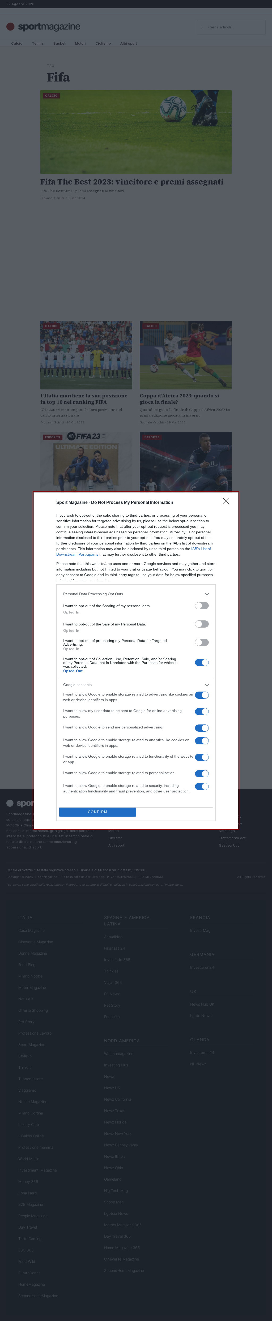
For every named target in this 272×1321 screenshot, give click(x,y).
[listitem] (136, 594)
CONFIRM (98, 812)
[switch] (202, 605)
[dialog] (136, 660)
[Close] (228, 503)
